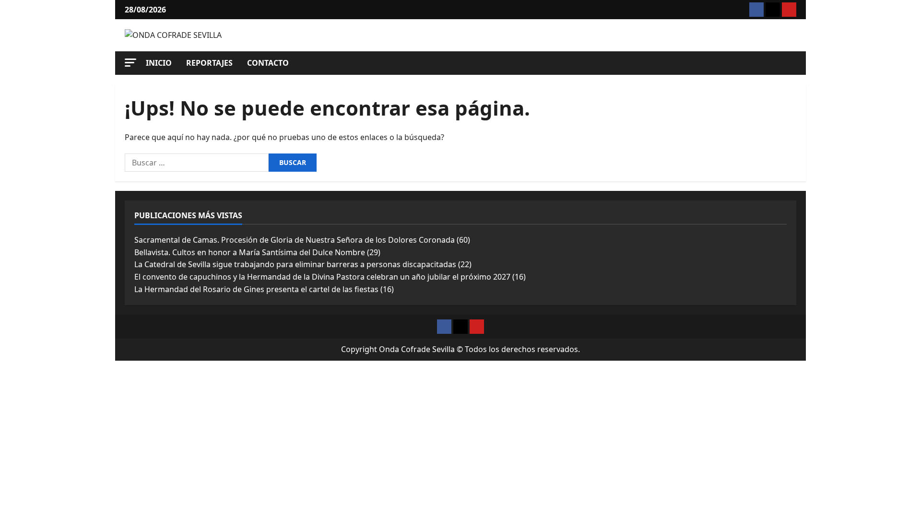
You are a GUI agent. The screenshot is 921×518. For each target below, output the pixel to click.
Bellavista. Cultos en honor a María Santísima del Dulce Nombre (249, 252)
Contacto (268, 63)
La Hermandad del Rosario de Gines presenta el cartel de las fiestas (256, 289)
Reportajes (209, 63)
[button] (130, 63)
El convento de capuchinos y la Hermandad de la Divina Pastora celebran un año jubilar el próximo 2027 (322, 276)
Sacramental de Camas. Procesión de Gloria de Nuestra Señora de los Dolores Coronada (294, 240)
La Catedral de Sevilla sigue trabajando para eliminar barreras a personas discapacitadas (295, 264)
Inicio (159, 63)
